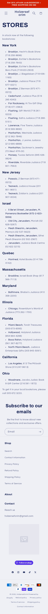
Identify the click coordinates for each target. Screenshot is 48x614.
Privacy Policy (12, 464)
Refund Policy (12, 470)
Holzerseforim (22, 594)
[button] (6, 13)
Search (8, 451)
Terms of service (18, 602)
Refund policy (21, 598)
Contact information (25, 606)
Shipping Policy (13, 477)
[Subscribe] (40, 431)
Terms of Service (13, 483)
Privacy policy (35, 598)
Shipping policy (33, 602)
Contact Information (15, 457)
